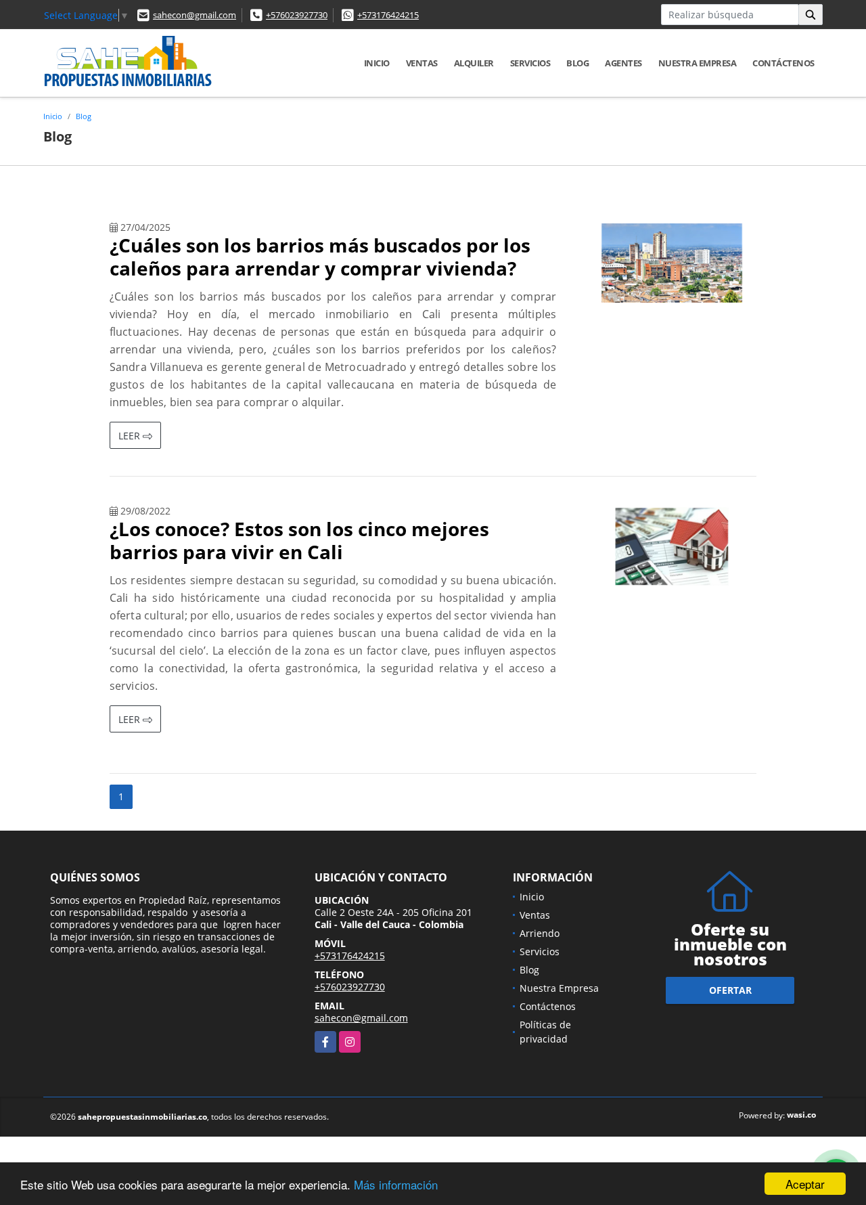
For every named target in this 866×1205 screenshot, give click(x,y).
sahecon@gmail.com (194, 15)
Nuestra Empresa (697, 63)
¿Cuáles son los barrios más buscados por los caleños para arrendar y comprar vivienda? (320, 256)
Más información (396, 1184)
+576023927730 (296, 15)
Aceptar (805, 1183)
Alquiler (474, 63)
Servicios (530, 63)
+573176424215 (388, 15)
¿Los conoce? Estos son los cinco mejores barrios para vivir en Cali (299, 540)
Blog (577, 63)
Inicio (377, 63)
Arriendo (540, 933)
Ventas (422, 63)
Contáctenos (783, 63)
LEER (130, 435)
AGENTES (623, 63)
